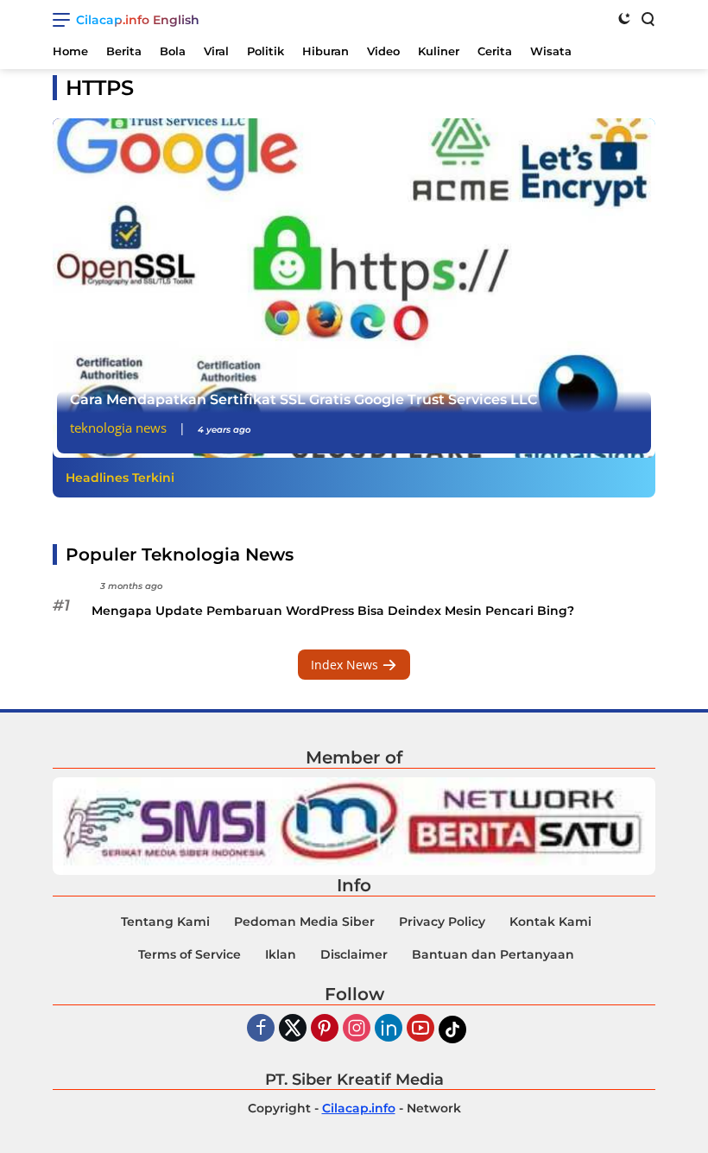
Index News (346, 664)
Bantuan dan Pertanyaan (493, 954)
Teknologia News (118, 427)
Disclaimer (354, 954)
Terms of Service (189, 954)
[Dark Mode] (624, 18)
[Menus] (64, 20)
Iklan (280, 954)
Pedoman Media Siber (304, 921)
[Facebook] (261, 1029)
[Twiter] (293, 1029)
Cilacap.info (358, 1108)
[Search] (646, 18)
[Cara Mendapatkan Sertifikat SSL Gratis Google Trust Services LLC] (354, 288)
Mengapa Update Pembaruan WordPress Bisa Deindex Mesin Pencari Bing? (333, 610)
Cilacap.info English (137, 20)
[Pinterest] (324, 1029)
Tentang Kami (165, 921)
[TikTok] (452, 1029)
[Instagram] (356, 1029)
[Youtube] (420, 1029)
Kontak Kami (550, 921)
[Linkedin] (388, 1029)
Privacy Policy (442, 921)
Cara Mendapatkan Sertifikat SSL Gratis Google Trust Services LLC (304, 399)
